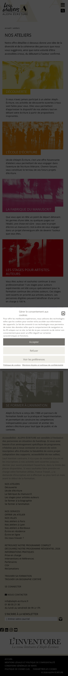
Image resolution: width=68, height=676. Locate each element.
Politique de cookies (12, 364)
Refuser (34, 350)
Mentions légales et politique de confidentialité (42, 364)
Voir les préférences (34, 359)
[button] (63, 313)
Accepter (34, 341)
